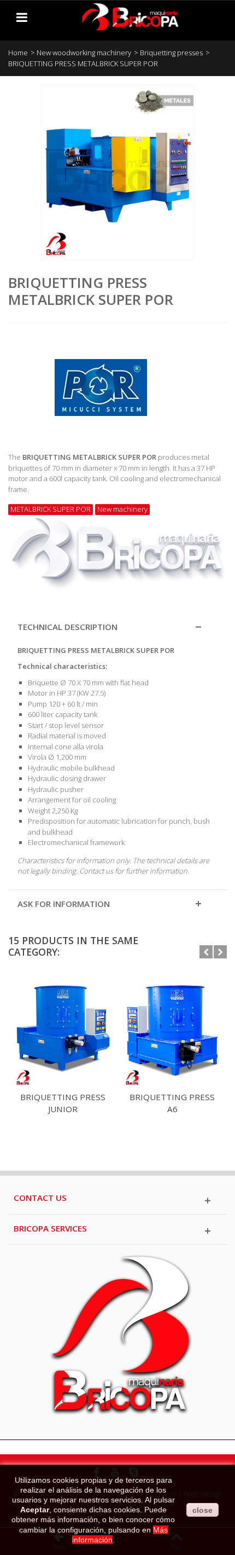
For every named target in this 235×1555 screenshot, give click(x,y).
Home (18, 52)
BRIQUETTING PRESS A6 (172, 1103)
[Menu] (21, 16)
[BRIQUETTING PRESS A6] (172, 1031)
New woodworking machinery (84, 52)
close (202, 1510)
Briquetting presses (171, 52)
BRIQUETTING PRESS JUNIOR (62, 1103)
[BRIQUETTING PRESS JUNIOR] (63, 1031)
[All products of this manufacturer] (117, 383)
